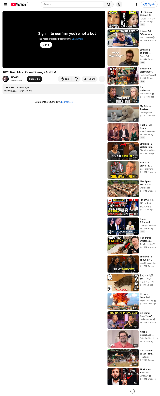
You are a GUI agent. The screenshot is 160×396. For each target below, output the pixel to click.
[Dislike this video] (76, 79)
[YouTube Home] (18, 4)
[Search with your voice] (119, 4)
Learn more (77, 39)
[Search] (109, 4)
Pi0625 (14, 77)
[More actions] (102, 79)
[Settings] (136, 4)
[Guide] (6, 4)
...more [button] (28, 90)
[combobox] (73, 4)
